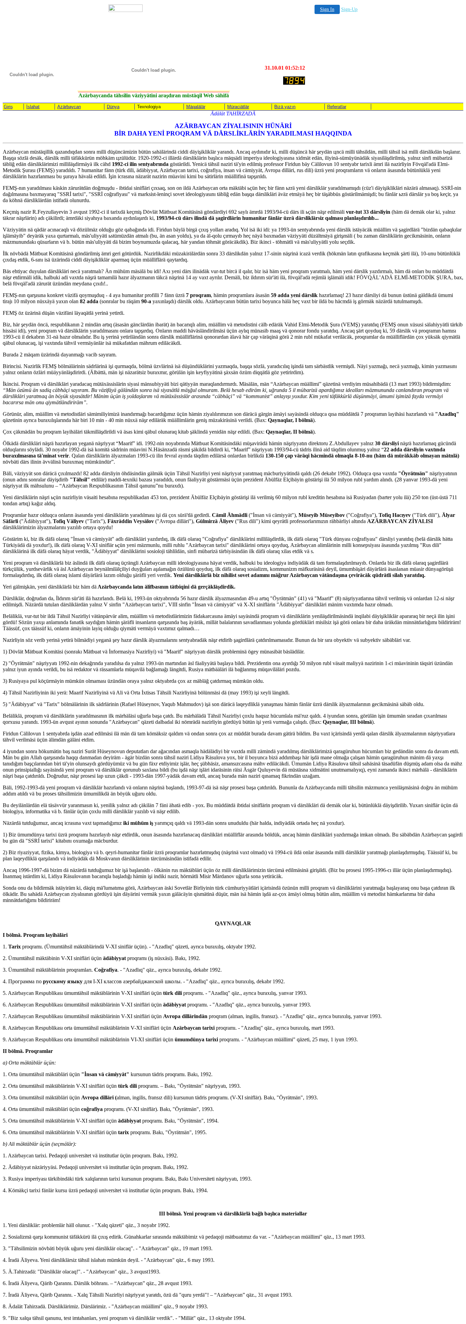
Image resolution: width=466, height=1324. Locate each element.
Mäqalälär (195, 106)
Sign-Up (349, 9)
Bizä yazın (284, 106)
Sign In (327, 9)
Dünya (113, 106)
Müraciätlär (238, 106)
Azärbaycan (69, 106)
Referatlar (336, 106)
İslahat (33, 106)
